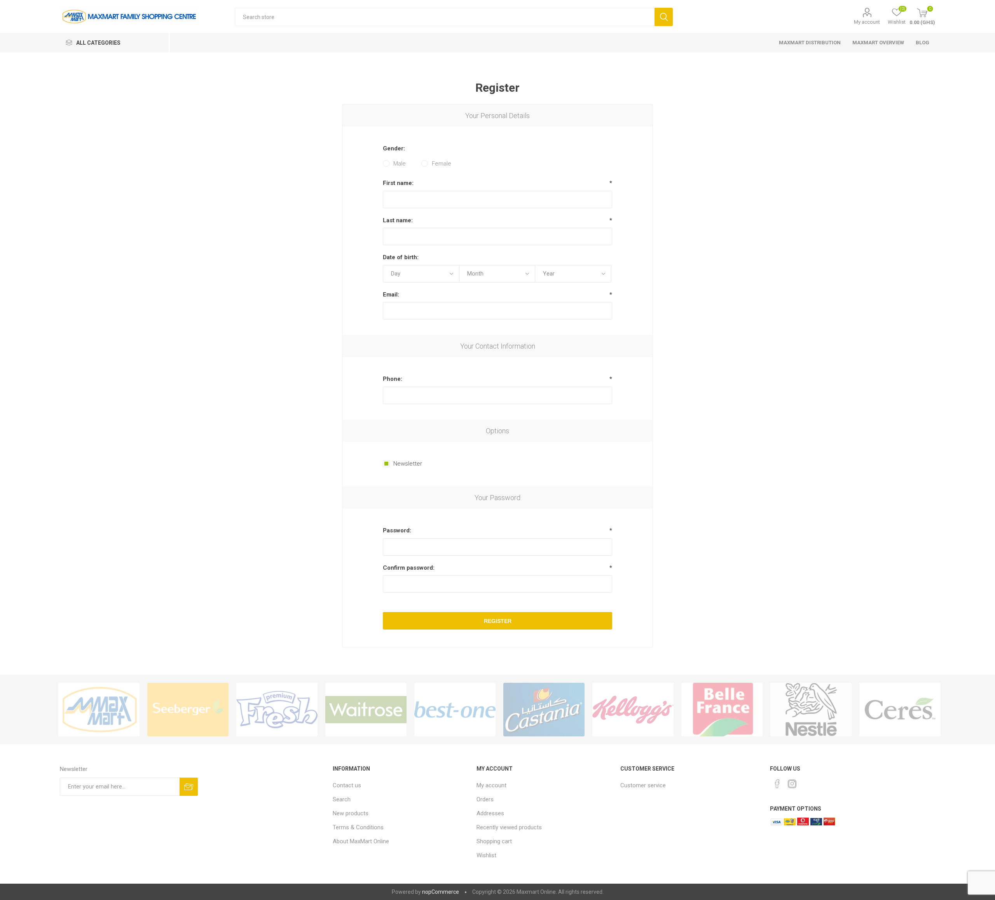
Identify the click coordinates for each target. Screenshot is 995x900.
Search (664, 17)
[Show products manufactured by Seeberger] (188, 709)
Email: (391, 294)
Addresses (490, 813)
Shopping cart (494, 841)
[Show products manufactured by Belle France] (722, 709)
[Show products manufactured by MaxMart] (99, 709)
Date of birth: (401, 257)
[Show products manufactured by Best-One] (455, 709)
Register (497, 621)
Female (441, 163)
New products (350, 813)
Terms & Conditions (358, 827)
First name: (398, 183)
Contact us (347, 785)
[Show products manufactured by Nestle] (811, 709)
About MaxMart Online (361, 841)
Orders (485, 799)
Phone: (392, 378)
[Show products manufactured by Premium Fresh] (277, 709)
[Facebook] (777, 784)
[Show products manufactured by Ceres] (900, 709)
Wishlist (486, 855)
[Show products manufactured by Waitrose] (366, 709)
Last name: (398, 220)
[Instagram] (792, 784)
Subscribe (189, 787)
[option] (98, 709)
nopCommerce (440, 892)
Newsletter (407, 463)
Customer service (643, 785)
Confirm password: (409, 567)
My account (867, 22)
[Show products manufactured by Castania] (544, 709)
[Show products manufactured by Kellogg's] (633, 709)
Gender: (394, 148)
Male (399, 163)
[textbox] (444, 17)
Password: (397, 530)
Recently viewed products (509, 827)
